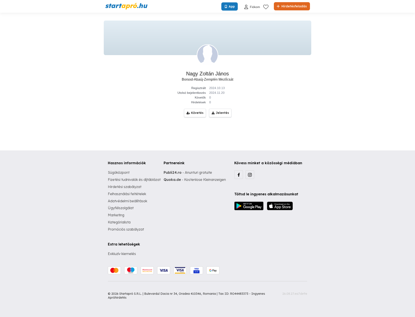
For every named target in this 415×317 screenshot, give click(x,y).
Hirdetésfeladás (294, 6)
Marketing (116, 215)
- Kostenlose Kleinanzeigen (195, 179)
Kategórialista (119, 222)
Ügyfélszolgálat (121, 208)
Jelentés (222, 113)
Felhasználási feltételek (127, 194)
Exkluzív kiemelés (122, 254)
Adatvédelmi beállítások (127, 201)
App (232, 6)
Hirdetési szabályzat (124, 187)
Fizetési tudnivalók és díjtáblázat (134, 179)
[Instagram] (250, 174)
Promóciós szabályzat (126, 229)
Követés (197, 113)
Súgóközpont (118, 172)
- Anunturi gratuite (188, 172)
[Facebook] (239, 174)
